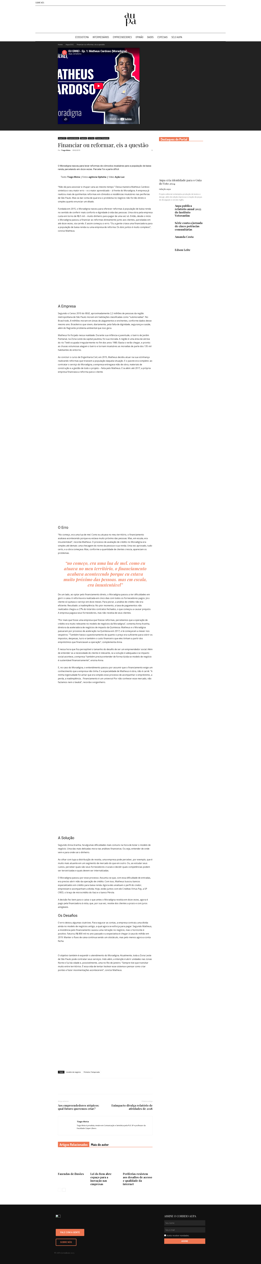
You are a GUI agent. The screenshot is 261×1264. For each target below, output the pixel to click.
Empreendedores (122, 37)
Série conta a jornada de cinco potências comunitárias (188, 226)
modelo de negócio (73, 1072)
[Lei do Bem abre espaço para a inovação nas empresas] (105, 1161)
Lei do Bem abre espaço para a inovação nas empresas (100, 1179)
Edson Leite (182, 250)
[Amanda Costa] (166, 240)
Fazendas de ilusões (71, 1174)
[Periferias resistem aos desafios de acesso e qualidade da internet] (138, 1161)
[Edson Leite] (166, 253)
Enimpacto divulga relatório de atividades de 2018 (132, 1107)
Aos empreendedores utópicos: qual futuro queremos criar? (78, 1107)
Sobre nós (39, 2)
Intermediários (101, 37)
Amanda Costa (184, 237)
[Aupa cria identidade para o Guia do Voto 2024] (181, 161)
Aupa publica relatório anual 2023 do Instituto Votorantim (188, 210)
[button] (222, 37)
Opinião (139, 37)
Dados (150, 37)
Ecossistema (82, 37)
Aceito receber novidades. (178, 1235)
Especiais (162, 37)
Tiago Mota (65, 150)
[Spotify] (219, 2)
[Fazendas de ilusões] (73, 1161)
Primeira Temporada (102, 138)
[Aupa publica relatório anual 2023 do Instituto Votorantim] (166, 209)
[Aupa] (130, 19)
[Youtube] (224, 2)
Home (60, 44)
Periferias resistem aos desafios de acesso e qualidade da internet (137, 1179)
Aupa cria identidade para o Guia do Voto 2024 (180, 181)
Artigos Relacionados (74, 1144)
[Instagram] (210, 2)
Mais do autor (100, 1144)
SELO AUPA (176, 37)
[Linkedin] (215, 2)
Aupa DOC (70, 44)
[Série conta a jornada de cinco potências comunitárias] (166, 226)
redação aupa (165, 189)
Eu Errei (91, 138)
